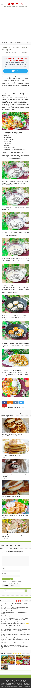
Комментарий (6, 555)
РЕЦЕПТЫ (9, 42)
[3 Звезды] (4, 407)
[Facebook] (4, 402)
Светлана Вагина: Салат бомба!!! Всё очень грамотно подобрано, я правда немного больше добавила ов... (14, 646)
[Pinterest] (4, 405)
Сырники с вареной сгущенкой (12, 496)
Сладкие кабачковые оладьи (11, 455)
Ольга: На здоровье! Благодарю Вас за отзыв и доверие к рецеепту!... (14, 604)
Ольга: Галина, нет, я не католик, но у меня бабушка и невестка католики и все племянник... (15, 629)
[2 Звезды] (3, 407)
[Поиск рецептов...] (26, 591)
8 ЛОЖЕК (15, 4)
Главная (2, 42)
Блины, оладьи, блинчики (21, 42)
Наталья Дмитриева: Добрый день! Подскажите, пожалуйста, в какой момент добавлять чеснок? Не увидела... (15, 639)
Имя (3, 568)
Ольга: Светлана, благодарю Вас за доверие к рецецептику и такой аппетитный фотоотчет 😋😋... (15, 622)
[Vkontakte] (15, 402)
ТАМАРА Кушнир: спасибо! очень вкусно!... (12, 643)
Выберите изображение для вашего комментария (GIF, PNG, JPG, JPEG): (12, 582)
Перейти (16, 71)
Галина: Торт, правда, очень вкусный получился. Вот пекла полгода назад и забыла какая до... (14, 619)
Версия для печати (25, 414)
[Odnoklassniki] (10, 402)
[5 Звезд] (7, 407)
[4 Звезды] (5, 407)
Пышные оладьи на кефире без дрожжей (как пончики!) (12, 435)
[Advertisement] (15, 24)
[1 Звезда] (2, 407)
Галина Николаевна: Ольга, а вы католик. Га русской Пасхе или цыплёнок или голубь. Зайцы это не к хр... (15, 634)
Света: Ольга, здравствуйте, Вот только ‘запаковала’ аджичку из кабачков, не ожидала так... (15, 626)
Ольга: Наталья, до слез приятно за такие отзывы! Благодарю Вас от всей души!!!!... (15, 608)
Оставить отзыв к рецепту (9, 52)
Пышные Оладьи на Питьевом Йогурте (15, 515)
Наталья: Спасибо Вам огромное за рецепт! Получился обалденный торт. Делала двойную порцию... (14, 612)
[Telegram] (21, 402)
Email (4, 573)
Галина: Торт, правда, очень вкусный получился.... (15, 616)
